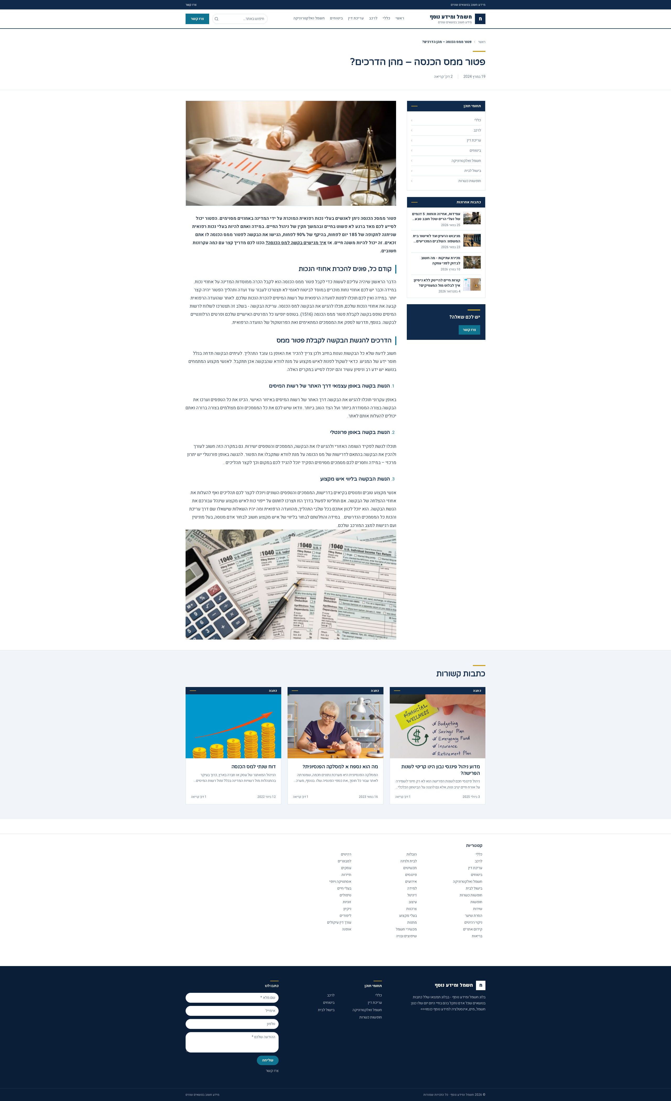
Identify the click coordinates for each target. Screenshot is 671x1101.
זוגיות (347, 902)
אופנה (346, 929)
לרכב (373, 18)
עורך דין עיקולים (339, 922)
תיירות (346, 874)
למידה (412, 888)
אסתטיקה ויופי (340, 881)
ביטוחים (336, 18)
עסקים (346, 868)
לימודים (345, 915)
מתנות (412, 922)
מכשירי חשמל (406, 929)
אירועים (411, 881)
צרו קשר (191, 5)
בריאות (477, 936)
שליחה (267, 1060)
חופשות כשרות (471, 895)
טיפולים (345, 895)
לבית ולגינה (408, 861)
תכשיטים (410, 868)
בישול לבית (474, 888)
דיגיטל (412, 895)
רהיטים (346, 854)
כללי (386, 18)
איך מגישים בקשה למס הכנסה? (296, 242)
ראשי (400, 18)
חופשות (476, 902)
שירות (477, 909)
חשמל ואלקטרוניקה (309, 18)
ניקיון (347, 909)
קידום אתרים (472, 929)
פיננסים (411, 874)
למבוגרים (344, 861)
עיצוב (413, 902)
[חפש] (216, 19)
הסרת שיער (473, 915)
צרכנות (411, 909)
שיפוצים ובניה (406, 936)
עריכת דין (356, 18)
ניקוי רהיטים (473, 922)
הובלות (412, 854)
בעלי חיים (344, 888)
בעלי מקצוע (408, 915)
